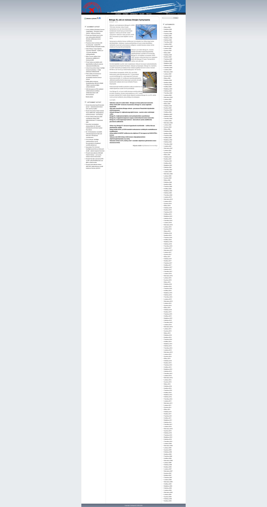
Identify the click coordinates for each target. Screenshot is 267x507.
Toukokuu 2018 (168, 237)
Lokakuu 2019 (167, 201)
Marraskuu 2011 (168, 403)
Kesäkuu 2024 (167, 82)
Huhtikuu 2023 (167, 112)
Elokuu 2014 (167, 333)
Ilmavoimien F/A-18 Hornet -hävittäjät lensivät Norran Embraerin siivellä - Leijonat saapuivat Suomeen (95, 148)
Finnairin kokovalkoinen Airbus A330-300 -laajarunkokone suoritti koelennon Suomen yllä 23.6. (94, 166)
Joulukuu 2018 (168, 222)
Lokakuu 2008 (167, 462)
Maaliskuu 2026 (168, 38)
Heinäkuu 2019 (168, 208)
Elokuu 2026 (167, 27)
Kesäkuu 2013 (167, 363)
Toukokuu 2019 (168, 212)
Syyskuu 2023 (167, 101)
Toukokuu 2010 (168, 435)
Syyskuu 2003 (167, 496)
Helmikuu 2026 (168, 40)
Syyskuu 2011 (167, 407)
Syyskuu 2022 (167, 127)
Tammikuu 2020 (168, 195)
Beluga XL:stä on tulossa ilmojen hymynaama (129, 19)
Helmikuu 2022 (168, 142)
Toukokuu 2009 (168, 456)
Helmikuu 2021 (168, 167)
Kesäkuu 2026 (167, 31)
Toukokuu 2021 (168, 161)
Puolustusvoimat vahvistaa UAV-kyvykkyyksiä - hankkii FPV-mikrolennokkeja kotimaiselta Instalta (95, 44)
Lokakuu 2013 (167, 354)
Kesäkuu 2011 (167, 413)
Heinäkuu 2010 (168, 433)
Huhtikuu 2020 (167, 188)
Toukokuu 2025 (168, 59)
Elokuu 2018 (167, 231)
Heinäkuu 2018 (168, 233)
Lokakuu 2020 (167, 176)
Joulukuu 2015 (168, 299)
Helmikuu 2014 (168, 346)
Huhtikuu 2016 (167, 290)
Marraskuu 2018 (168, 225)
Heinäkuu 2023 (168, 105)
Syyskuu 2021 (167, 152)
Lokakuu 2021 (167, 150)
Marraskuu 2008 (168, 460)
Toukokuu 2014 (168, 339)
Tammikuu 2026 (168, 42)
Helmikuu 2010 (168, 439)
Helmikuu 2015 (168, 320)
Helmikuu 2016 (168, 295)
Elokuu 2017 (167, 256)
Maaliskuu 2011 (168, 420)
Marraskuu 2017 (168, 250)
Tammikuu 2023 (168, 118)
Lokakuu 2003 (167, 494)
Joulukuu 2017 (168, 248)
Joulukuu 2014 (168, 324)
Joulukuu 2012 (168, 375)
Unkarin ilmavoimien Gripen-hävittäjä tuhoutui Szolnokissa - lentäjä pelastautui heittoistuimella (95, 69)
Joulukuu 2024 (168, 69)
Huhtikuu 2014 (167, 341)
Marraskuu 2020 (168, 173)
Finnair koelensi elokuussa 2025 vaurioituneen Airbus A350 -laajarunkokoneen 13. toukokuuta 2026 (94, 119)
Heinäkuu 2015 (168, 309)
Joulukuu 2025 (168, 44)
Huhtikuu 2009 (167, 458)
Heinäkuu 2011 (168, 411)
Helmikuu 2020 (168, 193)
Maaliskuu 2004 (168, 486)
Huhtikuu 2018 (167, 239)
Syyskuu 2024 (167, 76)
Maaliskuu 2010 (168, 437)
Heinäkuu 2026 (168, 29)
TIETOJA (148, 14)
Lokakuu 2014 (167, 329)
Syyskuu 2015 (167, 305)
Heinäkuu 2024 (168, 80)
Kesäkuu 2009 (167, 454)
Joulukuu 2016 (168, 273)
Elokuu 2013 (167, 358)
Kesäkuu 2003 (167, 501)
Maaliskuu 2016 (168, 292)
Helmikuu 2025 (168, 65)
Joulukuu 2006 (168, 479)
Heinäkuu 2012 (168, 386)
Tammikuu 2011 (168, 424)
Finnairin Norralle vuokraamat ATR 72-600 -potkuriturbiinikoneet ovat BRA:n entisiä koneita (94, 160)
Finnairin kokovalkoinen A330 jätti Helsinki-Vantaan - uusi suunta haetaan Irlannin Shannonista (94, 154)
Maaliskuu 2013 (168, 369)
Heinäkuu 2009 (168, 452)
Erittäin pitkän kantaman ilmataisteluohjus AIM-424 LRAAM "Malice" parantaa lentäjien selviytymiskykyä (94, 84)
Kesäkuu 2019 (167, 210)
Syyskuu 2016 (167, 280)
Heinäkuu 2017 (168, 258)
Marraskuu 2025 (168, 46)
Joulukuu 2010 (168, 426)
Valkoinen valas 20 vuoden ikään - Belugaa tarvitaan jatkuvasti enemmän (131, 103)
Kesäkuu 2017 (167, 261)
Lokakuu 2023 (167, 99)
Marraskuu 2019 (168, 199)
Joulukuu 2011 (168, 401)
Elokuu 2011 (167, 409)
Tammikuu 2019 (168, 220)
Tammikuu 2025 (168, 67)
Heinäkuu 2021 (168, 157)
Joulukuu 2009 (168, 443)
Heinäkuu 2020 (168, 182)
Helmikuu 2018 (168, 244)
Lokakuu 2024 (167, 74)
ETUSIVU (118, 14)
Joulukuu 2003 (168, 490)
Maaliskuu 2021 (168, 165)
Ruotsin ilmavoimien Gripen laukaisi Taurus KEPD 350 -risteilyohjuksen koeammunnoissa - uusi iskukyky (95, 112)
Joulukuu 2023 (168, 95)
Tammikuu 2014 (168, 348)
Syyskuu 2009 (167, 450)
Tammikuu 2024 (168, 93)
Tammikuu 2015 (168, 322)
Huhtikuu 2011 (167, 418)
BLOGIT (142, 14)
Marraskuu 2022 (168, 123)
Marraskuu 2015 (168, 301)
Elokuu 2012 (167, 384)
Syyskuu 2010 (167, 431)
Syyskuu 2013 (167, 356)
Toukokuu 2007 (168, 477)
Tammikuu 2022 (168, 144)
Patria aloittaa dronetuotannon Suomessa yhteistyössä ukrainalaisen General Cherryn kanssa (94, 76)
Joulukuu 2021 (168, 146)
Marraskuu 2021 (168, 148)
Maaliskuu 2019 (168, 216)
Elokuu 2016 (167, 282)
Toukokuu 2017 (168, 263)
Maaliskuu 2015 (168, 318)
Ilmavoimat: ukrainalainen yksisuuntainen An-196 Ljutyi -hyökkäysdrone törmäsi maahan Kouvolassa (94, 127)
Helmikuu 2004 (168, 488)
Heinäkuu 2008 (168, 464)
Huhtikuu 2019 (167, 214)
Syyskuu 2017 (167, 254)
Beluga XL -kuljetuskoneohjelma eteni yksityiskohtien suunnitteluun (130, 116)
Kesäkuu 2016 (167, 286)
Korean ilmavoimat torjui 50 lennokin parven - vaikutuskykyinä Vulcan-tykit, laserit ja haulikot (95, 106)
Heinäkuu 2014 (168, 335)
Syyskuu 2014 (167, 331)
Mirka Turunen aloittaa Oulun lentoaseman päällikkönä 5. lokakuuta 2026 (93, 58)
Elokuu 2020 (167, 180)
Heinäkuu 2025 (168, 55)
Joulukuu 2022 (168, 120)
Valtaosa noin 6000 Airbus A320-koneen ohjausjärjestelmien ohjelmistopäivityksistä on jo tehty (127, 138)
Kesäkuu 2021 (167, 159)
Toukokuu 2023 (168, 110)
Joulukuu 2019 (168, 197)
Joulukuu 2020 (168, 171)
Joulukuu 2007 (168, 469)
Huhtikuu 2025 (167, 61)
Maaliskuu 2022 (168, 140)
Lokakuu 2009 (167, 448)
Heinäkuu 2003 (168, 498)
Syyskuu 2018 (167, 229)
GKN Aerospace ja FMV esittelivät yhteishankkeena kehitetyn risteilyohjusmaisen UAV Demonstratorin (94, 91)
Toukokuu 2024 (168, 84)
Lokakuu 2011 (167, 405)
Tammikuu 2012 (168, 399)
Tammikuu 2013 (168, 373)
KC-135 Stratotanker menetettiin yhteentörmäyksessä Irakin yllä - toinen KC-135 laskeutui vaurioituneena (94, 134)
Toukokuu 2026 (168, 33)
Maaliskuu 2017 (168, 267)
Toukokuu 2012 (168, 390)
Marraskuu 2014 (168, 326)
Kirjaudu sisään (137, 145)
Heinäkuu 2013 (168, 360)
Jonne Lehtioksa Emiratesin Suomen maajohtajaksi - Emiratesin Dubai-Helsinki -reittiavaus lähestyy (95, 31)
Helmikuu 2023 (168, 116)
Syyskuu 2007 (167, 473)
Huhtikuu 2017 (167, 265)
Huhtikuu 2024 (167, 86)
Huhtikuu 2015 (167, 316)
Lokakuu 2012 (167, 380)
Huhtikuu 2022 (167, 137)
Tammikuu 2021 (168, 169)
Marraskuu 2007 (168, 471)
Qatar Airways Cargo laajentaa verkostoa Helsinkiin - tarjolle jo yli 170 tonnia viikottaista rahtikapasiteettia (94, 51)
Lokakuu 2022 (167, 125)
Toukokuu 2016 (168, 288)
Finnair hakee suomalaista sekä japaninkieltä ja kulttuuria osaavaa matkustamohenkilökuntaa (94, 64)
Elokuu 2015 (167, 307)
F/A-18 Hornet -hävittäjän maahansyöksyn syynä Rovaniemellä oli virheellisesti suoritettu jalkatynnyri (93, 142)
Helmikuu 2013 (168, 371)
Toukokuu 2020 (168, 186)
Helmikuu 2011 (168, 422)
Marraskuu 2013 (168, 352)
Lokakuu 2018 (167, 227)
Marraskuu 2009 (168, 445)
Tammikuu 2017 (168, 271)
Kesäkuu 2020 (167, 184)
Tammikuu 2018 (168, 246)
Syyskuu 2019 (167, 203)
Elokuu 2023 (167, 103)
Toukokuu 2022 (168, 135)
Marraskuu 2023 (168, 97)
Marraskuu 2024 (168, 72)
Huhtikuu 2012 (167, 392)
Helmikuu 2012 (168, 396)
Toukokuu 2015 (168, 314)
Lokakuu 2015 (167, 303)
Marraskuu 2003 (168, 492)
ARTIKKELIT (134, 14)
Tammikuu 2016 (168, 297)
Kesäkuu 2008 (167, 467)
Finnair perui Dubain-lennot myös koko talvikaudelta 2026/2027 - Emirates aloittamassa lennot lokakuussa (94, 38)
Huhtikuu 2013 (167, 367)
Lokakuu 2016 (167, 278)
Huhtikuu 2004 (167, 484)
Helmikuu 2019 (168, 218)
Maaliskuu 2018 (168, 241)
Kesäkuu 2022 (167, 133)
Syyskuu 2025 (167, 50)
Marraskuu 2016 (168, 275)
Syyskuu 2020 (167, 178)
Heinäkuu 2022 (168, 131)
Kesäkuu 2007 (167, 475)
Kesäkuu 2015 (167, 312)
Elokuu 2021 (167, 154)
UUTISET (125, 14)
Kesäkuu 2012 (167, 388)
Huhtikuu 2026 (167, 35)
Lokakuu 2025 (167, 48)
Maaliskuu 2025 (168, 63)
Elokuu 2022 (167, 129)
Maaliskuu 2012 (168, 394)
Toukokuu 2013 (168, 365)
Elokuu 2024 (167, 78)
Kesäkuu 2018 (167, 235)
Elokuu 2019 (167, 205)
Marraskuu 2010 (168, 428)
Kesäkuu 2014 (167, 337)
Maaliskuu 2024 (168, 89)
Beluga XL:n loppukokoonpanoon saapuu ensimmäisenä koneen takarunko (132, 118)
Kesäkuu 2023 (167, 108)
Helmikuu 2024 (168, 91)
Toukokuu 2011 (168, 416)
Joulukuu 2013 (168, 350)
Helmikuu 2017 (168, 269)
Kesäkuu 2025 (167, 57)
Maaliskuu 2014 (168, 343)
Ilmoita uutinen (89, 97)
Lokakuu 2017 (167, 252)
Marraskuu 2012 (168, 377)
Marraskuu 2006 (168, 481)
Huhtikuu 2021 (167, 163)
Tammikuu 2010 (168, 441)
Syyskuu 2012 (167, 382)
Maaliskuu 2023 (168, 114)
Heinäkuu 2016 (168, 284)
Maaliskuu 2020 (168, 190)
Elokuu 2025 (167, 52)
